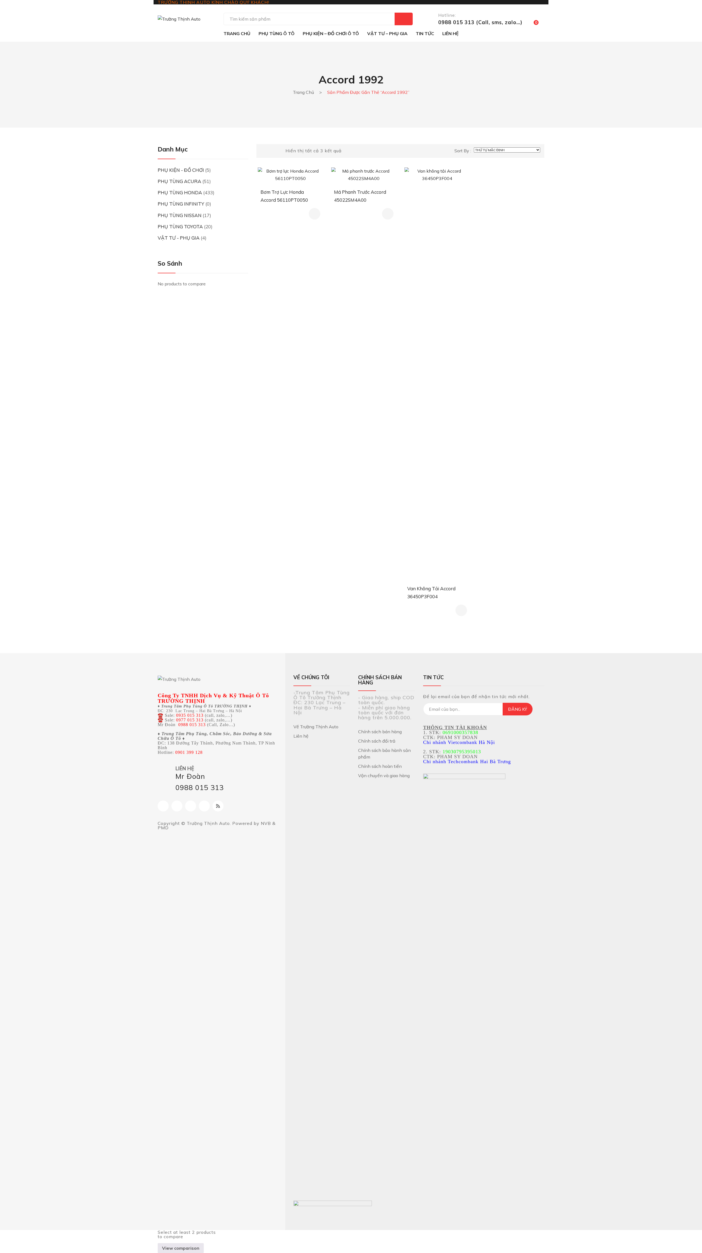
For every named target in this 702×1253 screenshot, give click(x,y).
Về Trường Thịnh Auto (315, 726)
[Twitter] (190, 805)
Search (404, 19)
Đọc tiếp (314, 214)
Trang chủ (303, 92)
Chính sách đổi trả (376, 741)
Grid (263, 151)
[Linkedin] (204, 805)
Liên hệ (300, 736)
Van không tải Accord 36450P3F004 (431, 592)
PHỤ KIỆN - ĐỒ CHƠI (181, 170)
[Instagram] (176, 805)
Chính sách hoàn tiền (380, 766)
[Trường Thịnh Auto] (179, 18)
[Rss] (218, 805)
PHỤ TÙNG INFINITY (181, 204)
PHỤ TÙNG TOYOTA (180, 226)
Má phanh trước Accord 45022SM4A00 (360, 196)
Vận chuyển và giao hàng (384, 775)
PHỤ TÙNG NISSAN (180, 215)
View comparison (180, 1248)
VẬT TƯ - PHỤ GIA (179, 238)
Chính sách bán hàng (380, 731)
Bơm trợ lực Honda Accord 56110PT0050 (284, 196)
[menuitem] (236, 33)
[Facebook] (163, 805)
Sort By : (462, 150)
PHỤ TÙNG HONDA (180, 192)
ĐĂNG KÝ (517, 709)
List (271, 151)
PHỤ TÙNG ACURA (179, 181)
